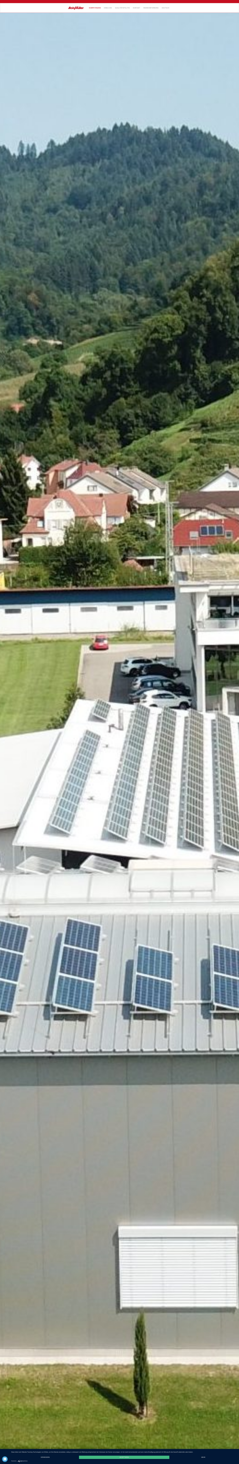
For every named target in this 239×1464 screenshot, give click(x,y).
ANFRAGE (93, 386)
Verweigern (45, 1457)
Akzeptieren (124, 1457)
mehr (203, 1457)
